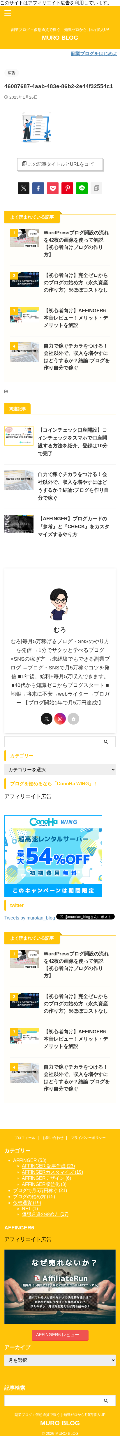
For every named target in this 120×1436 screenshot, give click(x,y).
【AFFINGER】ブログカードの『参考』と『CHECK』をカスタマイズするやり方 (74, 526)
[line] (82, 188)
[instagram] (60, 719)
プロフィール (24, 1138)
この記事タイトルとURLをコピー (63, 164)
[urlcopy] (96, 188)
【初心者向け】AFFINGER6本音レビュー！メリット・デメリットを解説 (76, 318)
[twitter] (23, 188)
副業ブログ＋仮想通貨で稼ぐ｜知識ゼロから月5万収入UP (62, 1415)
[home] (73, 719)
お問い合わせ (53, 1138)
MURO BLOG (60, 37)
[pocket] (53, 188)
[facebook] (38, 188)
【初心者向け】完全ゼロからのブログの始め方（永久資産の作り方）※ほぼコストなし (76, 283)
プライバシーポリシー (88, 1138)
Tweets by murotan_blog (29, 917)
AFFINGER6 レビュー (57, 1334)
